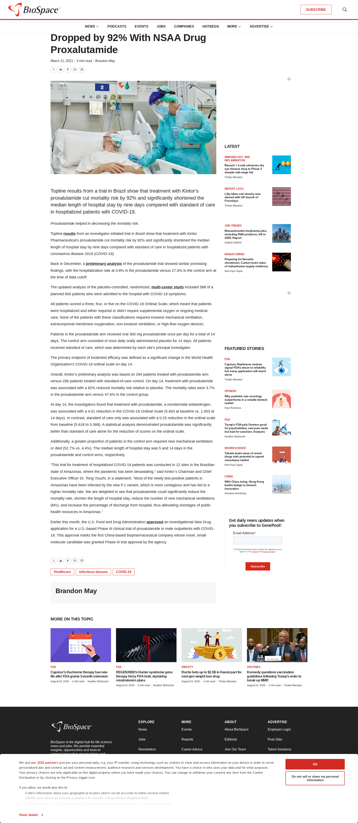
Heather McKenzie (235, 436)
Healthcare (62, 572)
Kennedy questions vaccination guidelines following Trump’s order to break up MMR (274, 676)
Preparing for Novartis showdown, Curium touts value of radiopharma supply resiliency (246, 262)
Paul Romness (233, 408)
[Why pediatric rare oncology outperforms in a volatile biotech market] (281, 399)
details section (160, 804)
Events (141, 26)
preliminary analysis (104, 264)
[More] (97, 26)
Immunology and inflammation (237, 158)
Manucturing (234, 254)
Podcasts (117, 26)
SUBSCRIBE (316, 9)
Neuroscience (235, 448)
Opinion (230, 391)
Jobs (161, 26)
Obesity (187, 667)
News (90, 26)
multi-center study (167, 287)
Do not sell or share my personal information (315, 778)
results (69, 234)
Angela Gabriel (233, 242)
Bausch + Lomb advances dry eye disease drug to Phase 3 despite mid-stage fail (244, 169)
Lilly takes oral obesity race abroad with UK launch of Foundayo (243, 197)
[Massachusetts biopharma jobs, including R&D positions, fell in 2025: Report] (281, 233)
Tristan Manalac (234, 177)
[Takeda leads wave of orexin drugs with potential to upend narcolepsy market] (281, 456)
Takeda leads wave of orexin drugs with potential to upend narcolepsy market (244, 457)
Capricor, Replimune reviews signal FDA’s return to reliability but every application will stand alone (245, 369)
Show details (28, 815)
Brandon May (105, 61)
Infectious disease (93, 572)
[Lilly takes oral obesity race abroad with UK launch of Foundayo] (281, 196)
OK (315, 764)
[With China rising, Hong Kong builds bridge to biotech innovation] (281, 484)
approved (154, 522)
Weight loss (234, 188)
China (229, 476)
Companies (184, 26)
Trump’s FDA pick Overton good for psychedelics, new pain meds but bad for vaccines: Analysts (246, 428)
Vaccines (254, 667)
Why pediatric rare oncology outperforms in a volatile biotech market (246, 400)
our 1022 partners (44, 762)
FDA (227, 359)
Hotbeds (210, 26)
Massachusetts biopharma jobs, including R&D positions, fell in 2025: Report (246, 234)
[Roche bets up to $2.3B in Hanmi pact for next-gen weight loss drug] (211, 645)
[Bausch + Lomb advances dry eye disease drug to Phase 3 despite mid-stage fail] (281, 164)
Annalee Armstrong (235, 493)
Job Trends (233, 225)
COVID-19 (123, 572)
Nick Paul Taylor (234, 271)
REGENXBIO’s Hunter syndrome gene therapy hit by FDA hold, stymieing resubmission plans (144, 676)
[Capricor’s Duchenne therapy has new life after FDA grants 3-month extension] (81, 645)
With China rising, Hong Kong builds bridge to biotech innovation (244, 485)
